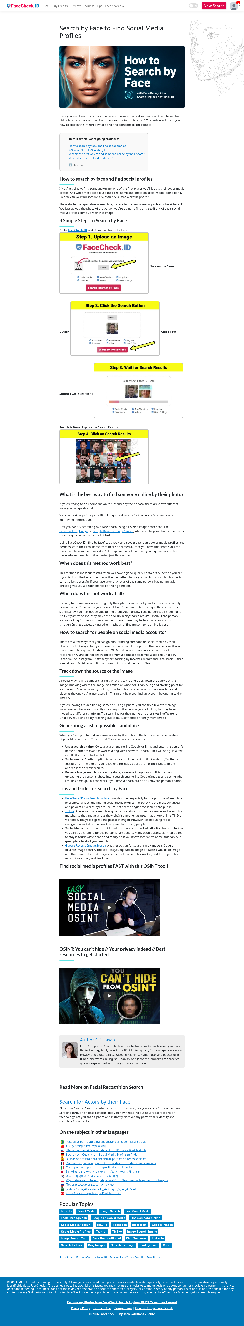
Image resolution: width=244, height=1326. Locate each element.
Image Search (110, 1211)
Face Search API (115, 6)
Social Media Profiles (76, 1231)
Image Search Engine (142, 1231)
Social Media (86, 1211)
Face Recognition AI (107, 1238)
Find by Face (149, 1245)
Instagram (139, 1225)
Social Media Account (76, 1225)
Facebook (120, 1225)
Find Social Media (137, 1211)
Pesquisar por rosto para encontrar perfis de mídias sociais (106, 1142)
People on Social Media (108, 1218)
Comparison (123, 1308)
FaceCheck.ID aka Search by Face (87, 798)
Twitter (101, 1231)
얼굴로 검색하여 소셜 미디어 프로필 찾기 (92, 1176)
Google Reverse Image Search (113, 531)
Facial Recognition (74, 1218)
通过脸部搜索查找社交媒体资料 (86, 1146)
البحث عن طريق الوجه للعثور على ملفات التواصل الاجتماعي (101, 1189)
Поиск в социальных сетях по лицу (90, 1184)
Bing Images (96, 1245)
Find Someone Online (145, 1218)
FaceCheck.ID (77, 230)
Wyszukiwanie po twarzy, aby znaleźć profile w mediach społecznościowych (117, 1180)
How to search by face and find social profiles (97, 146)
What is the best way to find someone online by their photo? (107, 154)
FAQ (46, 6)
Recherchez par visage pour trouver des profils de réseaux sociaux (111, 1163)
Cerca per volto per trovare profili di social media (99, 1167)
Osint (166, 1245)
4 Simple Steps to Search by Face (89, 150)
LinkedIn (158, 1238)
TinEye (83, 531)
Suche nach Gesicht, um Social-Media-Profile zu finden (102, 1154)
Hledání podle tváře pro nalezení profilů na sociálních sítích (106, 1150)
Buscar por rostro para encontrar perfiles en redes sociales (106, 1159)
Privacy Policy (80, 1308)
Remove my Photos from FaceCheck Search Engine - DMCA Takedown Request (122, 1302)
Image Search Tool (74, 1238)
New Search (214, 5)
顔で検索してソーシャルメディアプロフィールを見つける (103, 1172)
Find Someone (136, 1238)
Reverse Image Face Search (154, 1308)
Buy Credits (60, 6)
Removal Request (82, 6)
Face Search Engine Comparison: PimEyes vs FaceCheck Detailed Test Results (111, 1257)
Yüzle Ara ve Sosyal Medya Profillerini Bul (93, 1193)
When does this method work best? (91, 158)
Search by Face (72, 1245)
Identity (66, 1211)
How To (102, 1225)
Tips (99, 6)
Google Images (162, 1225)
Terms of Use (102, 1308)
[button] (234, 5)
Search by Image (122, 1245)
